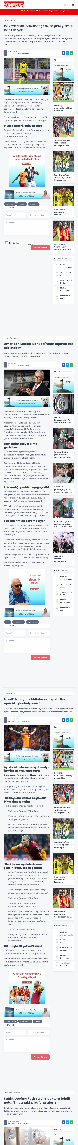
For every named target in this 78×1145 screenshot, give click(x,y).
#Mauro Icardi (11, 1021)
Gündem (17, 1093)
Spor (15, 20)
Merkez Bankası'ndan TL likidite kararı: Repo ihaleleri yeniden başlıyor (45, 11)
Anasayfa (8, 20)
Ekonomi (17, 338)
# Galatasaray (25, 1021)
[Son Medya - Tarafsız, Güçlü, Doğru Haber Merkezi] (14, 4)
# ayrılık (37, 1021)
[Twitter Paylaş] (67, 53)
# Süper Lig (33, 204)
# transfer (21, 204)
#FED (7, 622)
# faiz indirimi (18, 622)
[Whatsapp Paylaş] (71, 53)
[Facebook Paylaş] (63, 53)
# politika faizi (32, 622)
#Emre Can (10, 204)
